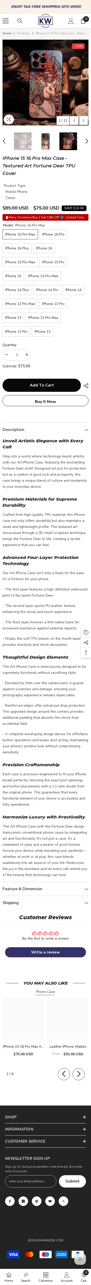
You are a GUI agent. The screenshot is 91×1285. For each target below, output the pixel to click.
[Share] (84, 386)
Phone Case (45, 991)
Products (23, 33)
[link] (25, 1277)
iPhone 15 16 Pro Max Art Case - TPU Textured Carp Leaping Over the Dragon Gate (23, 1047)
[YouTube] (50, 1201)
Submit (72, 1181)
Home (7, 33)
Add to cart (42, 385)
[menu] (6, 21)
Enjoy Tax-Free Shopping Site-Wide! (46, 6)
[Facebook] (10, 1201)
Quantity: (10, 345)
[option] (45, 7)
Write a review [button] (45, 952)
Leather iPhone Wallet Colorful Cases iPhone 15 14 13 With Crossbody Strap (67, 1047)
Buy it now (45, 401)
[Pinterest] (36, 1201)
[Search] (20, 21)
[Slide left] (64, 1074)
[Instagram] (23, 1201)
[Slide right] (79, 1074)
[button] (74, 120)
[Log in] (71, 21)
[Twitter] (63, 1201)
